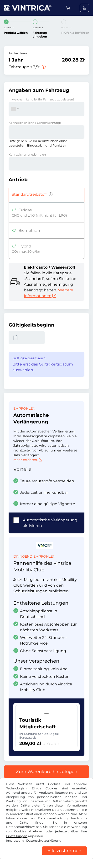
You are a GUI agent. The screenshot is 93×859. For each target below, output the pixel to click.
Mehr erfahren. (25, 460)
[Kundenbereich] (84, 8)
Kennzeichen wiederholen (27, 154)
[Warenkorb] (68, 7)
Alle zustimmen (64, 850)
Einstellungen (16, 836)
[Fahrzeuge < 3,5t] (43, 67)
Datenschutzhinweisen (24, 827)
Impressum (15, 840)
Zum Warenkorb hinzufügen (46, 771)
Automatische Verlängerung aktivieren (50, 523)
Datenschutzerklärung (44, 840)
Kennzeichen (35, 122)
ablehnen (35, 831)
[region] (46, 855)
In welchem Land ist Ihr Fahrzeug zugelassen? (41, 99)
